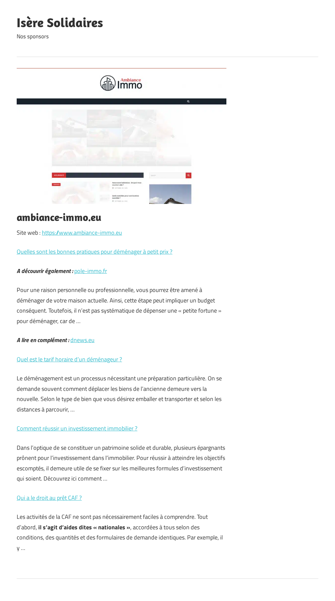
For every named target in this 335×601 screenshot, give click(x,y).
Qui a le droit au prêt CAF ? (49, 497)
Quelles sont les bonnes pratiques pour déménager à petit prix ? (94, 251)
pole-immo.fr (90, 270)
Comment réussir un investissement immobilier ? (77, 428)
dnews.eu (82, 340)
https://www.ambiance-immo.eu (82, 232)
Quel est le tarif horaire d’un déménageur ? (69, 359)
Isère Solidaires (60, 22)
